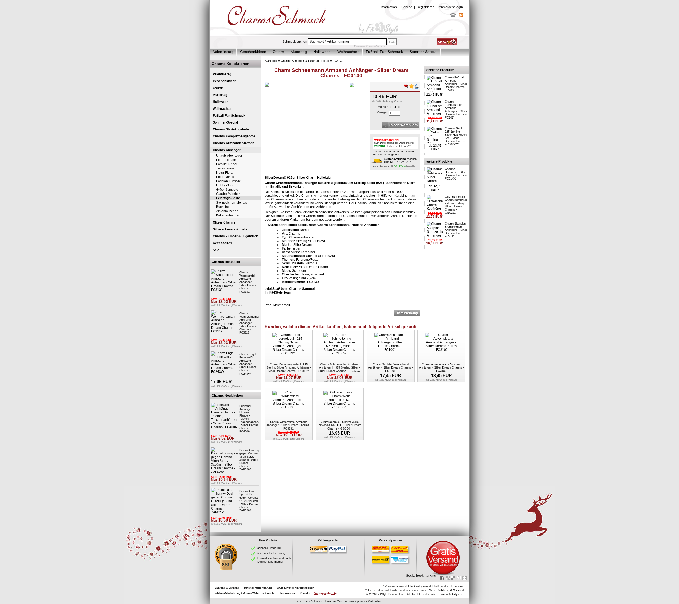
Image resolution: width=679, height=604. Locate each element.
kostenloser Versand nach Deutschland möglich (274, 560)
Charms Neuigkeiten (227, 395)
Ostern (278, 52)
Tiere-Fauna (225, 168)
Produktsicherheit (277, 305)
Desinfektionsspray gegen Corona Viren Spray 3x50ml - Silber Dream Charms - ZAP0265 (251, 460)
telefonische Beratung (271, 553)
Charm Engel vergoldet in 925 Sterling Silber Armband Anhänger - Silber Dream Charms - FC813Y (289, 367)
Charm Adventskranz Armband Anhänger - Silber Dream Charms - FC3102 (441, 367)
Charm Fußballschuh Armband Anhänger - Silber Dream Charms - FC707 (456, 109)
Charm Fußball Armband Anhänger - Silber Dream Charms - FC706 (456, 84)
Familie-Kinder (226, 164)
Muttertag (299, 52)
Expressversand (395, 158)
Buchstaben (224, 207)
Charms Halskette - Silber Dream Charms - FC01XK (456, 173)
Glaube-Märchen (228, 194)
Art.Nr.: (383, 107)
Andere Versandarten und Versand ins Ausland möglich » (394, 153)
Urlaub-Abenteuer (229, 155)
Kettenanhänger (228, 215)
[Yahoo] (459, 578)
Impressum (287, 593)
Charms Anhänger (227, 150)
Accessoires (222, 243)
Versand (237, 305)
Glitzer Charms (224, 222)
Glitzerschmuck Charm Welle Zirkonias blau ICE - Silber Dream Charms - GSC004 (339, 425)
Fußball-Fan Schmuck (384, 52)
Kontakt (305, 593)
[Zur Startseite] (339, 34)
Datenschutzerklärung (258, 587)
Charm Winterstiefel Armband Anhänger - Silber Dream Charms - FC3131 (247, 282)
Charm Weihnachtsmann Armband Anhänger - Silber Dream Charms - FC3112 (250, 323)
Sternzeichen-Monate (231, 202)
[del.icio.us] (453, 578)
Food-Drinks (225, 177)
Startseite (271, 60)
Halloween (322, 52)
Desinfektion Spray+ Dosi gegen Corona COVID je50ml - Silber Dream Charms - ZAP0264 (248, 500)
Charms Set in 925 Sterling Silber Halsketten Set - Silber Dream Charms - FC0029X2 (456, 136)
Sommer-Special (423, 52)
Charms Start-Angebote (231, 129)
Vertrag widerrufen (326, 593)
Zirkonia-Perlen (227, 211)
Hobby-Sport (225, 185)
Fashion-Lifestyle (228, 181)
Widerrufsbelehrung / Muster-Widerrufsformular (245, 593)
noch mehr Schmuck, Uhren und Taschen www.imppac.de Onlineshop (339, 601)
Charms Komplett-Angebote (234, 136)
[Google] (464, 578)
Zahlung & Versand (227, 587)
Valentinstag (223, 52)
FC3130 (338, 60)
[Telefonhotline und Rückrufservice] (453, 16)
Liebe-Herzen (226, 160)
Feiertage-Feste (228, 198)
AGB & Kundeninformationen (295, 587)
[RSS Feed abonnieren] (461, 16)
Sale (216, 250)
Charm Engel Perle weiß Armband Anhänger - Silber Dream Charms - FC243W (247, 364)
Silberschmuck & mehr (230, 229)
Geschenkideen (253, 52)
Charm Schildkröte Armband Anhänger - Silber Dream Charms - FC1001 (390, 367)
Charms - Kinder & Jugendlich (235, 236)
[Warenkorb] (447, 44)
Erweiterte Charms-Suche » (369, 46)
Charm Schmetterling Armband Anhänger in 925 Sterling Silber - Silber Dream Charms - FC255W (339, 367)
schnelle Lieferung (269, 547)
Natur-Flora (224, 172)
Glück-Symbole (227, 189)
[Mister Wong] (448, 578)
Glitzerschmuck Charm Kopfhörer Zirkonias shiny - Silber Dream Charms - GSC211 (456, 204)
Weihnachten (348, 52)
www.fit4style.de (452, 594)
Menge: (382, 112)
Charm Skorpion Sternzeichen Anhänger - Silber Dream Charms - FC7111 (456, 230)
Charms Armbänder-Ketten (233, 143)
